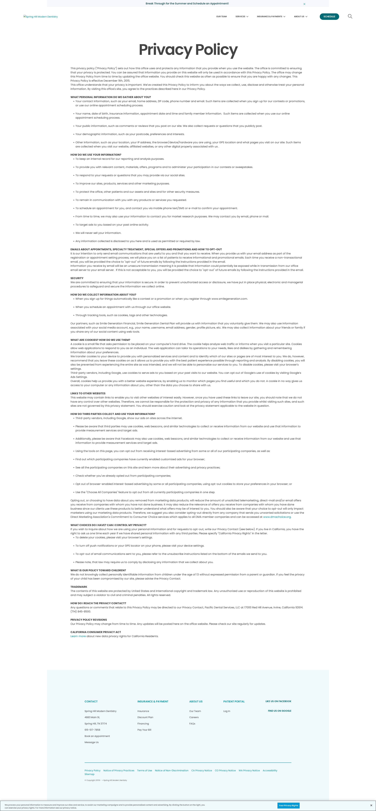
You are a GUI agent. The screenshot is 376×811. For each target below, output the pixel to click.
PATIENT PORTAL (234, 701)
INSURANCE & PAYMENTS (269, 16)
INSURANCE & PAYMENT (152, 701)
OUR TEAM (221, 16)
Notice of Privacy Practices (118, 770)
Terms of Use (144, 770)
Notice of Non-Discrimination (171, 770)
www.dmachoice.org (277, 517)
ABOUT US (299, 16)
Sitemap (89, 774)
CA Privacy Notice (201, 770)
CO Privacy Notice (225, 770)
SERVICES (240, 16)
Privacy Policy (92, 770)
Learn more (78, 636)
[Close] (371, 805)
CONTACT (91, 701)
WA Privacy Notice (249, 770)
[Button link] (350, 16)
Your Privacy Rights (288, 805)
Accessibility (270, 770)
